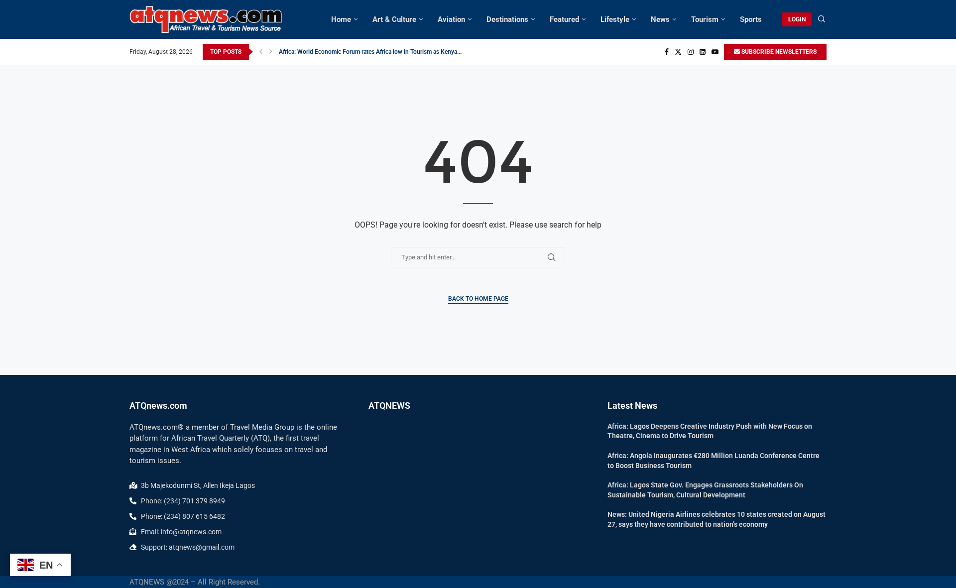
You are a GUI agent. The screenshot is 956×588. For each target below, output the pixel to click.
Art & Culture (394, 19)
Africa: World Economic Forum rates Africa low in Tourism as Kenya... (370, 51)
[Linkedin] (702, 52)
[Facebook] (666, 52)
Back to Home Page (478, 298)
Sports (751, 19)
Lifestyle (614, 19)
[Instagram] (690, 52)
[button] (261, 52)
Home (341, 19)
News (660, 19)
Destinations (507, 19)
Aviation (451, 19)
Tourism (704, 19)
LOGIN (797, 19)
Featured (564, 19)
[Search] (822, 19)
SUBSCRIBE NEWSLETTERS (778, 51)
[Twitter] (678, 52)
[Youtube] (715, 52)
